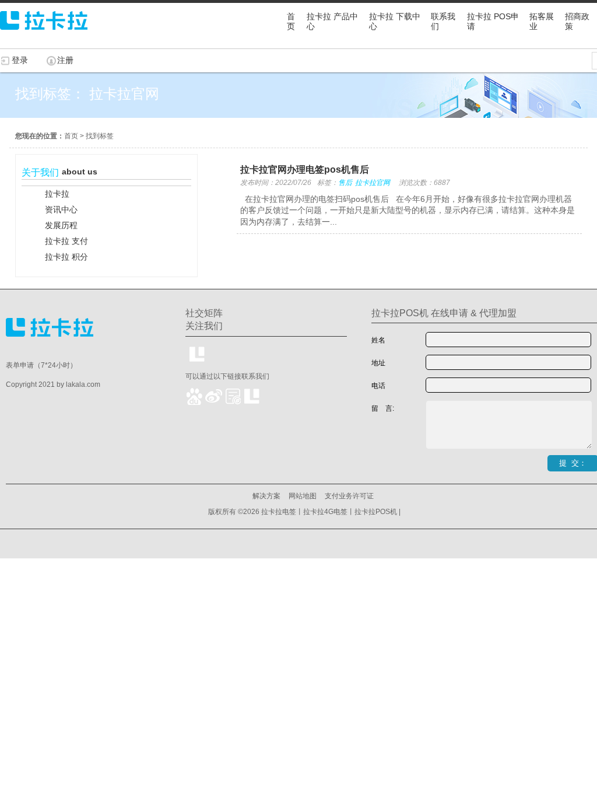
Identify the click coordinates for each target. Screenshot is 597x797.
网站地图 (303, 496)
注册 (65, 60)
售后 (345, 183)
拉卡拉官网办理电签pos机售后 (304, 169)
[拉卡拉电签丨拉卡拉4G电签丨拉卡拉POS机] (43, 35)
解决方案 (266, 496)
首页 (71, 136)
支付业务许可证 (349, 496)
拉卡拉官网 (372, 183)
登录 (20, 60)
